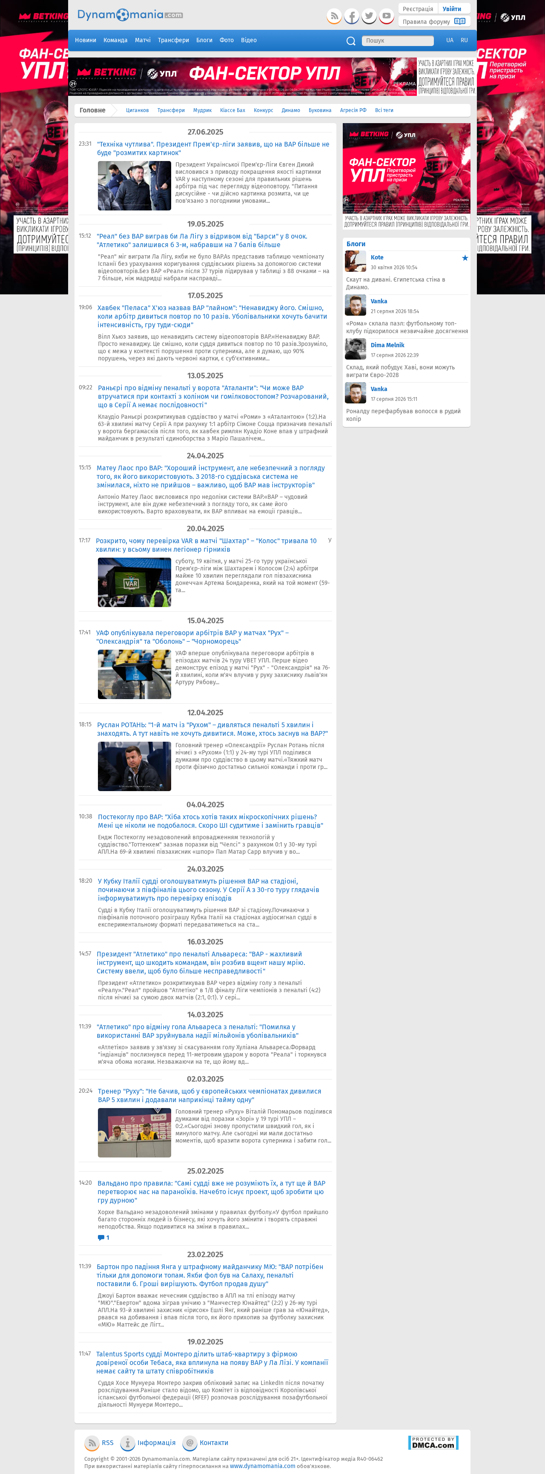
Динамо (291, 110)
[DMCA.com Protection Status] (433, 1448)
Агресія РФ (353, 110)
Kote (377, 257)
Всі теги (384, 110)
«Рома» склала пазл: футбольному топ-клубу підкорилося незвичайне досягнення (407, 327)
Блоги (356, 244)
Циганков (137, 110)
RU (464, 40)
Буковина (320, 110)
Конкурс (263, 110)
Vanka (379, 301)
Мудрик (202, 110)
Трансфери (171, 110)
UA (449, 40)
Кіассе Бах (232, 110)
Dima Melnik (387, 345)
